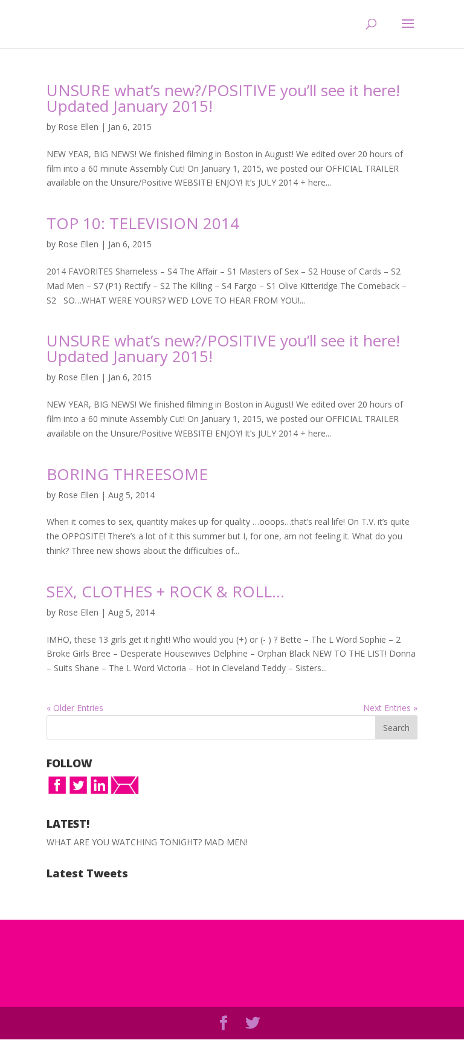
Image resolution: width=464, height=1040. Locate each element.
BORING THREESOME (127, 474)
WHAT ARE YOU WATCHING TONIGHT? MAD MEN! (147, 842)
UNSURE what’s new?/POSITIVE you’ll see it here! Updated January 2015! (223, 98)
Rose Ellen (78, 126)
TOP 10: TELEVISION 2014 (143, 223)
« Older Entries (75, 707)
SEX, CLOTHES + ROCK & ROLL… (166, 591)
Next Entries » (390, 707)
